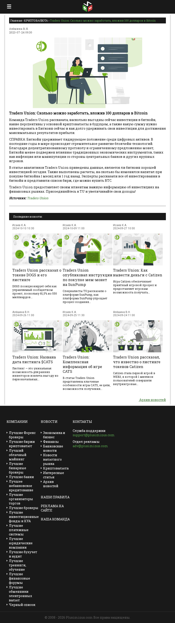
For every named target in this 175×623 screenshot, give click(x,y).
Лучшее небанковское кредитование (21, 485)
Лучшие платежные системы (18, 529)
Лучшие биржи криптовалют (22, 443)
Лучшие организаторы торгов (21, 498)
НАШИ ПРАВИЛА (55, 497)
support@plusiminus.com (94, 435)
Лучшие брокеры (23, 508)
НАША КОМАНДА (55, 519)
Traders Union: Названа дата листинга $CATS (34, 359)
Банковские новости (53, 448)
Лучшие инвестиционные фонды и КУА (24, 516)
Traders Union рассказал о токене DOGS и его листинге (36, 275)
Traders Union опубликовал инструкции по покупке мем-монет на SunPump (87, 277)
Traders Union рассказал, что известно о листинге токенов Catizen (136, 362)
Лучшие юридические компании (21, 543)
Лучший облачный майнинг (17, 454)
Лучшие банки (21, 477)
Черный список (22, 605)
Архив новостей (152, 400)
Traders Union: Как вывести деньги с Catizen (137, 272)
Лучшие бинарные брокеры (17, 468)
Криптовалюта (56, 468)
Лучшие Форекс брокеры (22, 435)
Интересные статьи (53, 475)
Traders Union (37, 198)
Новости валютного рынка (52, 459)
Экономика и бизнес (54, 435)
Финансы (51, 441)
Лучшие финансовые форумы (19, 578)
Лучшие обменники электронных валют (20, 593)
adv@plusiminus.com (90, 446)
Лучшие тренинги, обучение (17, 565)
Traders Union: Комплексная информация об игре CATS (82, 364)
